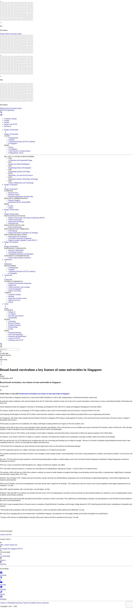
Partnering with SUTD (15, 340)
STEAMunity (12, 231)
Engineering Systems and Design (19, 171)
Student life (12, 285)
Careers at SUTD (14, 338)
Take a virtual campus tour (8, 545)
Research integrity (14, 200)
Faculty (6, 122)
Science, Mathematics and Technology (21, 183)
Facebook (3, 575)
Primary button (5, 34)
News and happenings (15, 334)
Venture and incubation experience (19, 258)
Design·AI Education (11, 134)
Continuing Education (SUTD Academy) (21, 271)
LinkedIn (3, 589)
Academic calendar (10, 119)
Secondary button (16, 34)
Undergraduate (13, 138)
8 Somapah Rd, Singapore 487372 (11, 549)
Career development (15, 289)
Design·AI (11, 312)
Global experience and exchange (19, 287)
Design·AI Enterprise (11, 246)
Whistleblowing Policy (15, 603)
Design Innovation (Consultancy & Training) (23, 233)
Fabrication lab (13, 223)
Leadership (12, 321)
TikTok (2, 594)
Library (10, 147)
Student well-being (14, 291)
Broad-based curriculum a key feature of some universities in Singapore (44, 394)
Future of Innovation (15, 219)
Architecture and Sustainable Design (20, 160)
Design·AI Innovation (11, 214)
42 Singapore (12, 143)
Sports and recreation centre (17, 298)
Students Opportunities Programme (19, 283)
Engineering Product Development (19, 168)
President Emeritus (14, 325)
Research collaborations (16, 250)
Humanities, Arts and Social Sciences (20, 175)
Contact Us (4, 603)
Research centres (13, 195)
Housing (11, 296)
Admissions (8, 264)
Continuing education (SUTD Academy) (21, 141)
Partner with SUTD (10, 124)
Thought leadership (14, 332)
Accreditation (12, 149)
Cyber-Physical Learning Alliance (19, 151)
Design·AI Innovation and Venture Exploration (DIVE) (26, 218)
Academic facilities (14, 294)
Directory (3, 564)
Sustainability (12, 317)
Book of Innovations (15, 227)
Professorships (13, 327)
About (6, 308)
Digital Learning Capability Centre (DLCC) (22, 240)
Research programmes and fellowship (20, 196)
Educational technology (16, 221)
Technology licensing (15, 252)
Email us (3, 560)
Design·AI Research (11, 189)
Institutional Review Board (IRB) (19, 202)
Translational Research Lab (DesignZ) (20, 254)
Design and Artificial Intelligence (19, 164)
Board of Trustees (14, 323)
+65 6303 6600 (5, 556)
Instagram (3, 599)
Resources (7, 126)
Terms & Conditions (30, 603)
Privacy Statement (43, 603)
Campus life (8, 279)
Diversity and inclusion (15, 316)
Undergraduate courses (15, 153)
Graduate (11, 140)
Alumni (6, 120)
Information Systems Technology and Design (23, 179)
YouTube (3, 585)
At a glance (12, 314)
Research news (13, 193)
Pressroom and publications (17, 336)
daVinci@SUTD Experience (17, 236)
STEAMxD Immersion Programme (19, 238)
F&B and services (14, 300)
